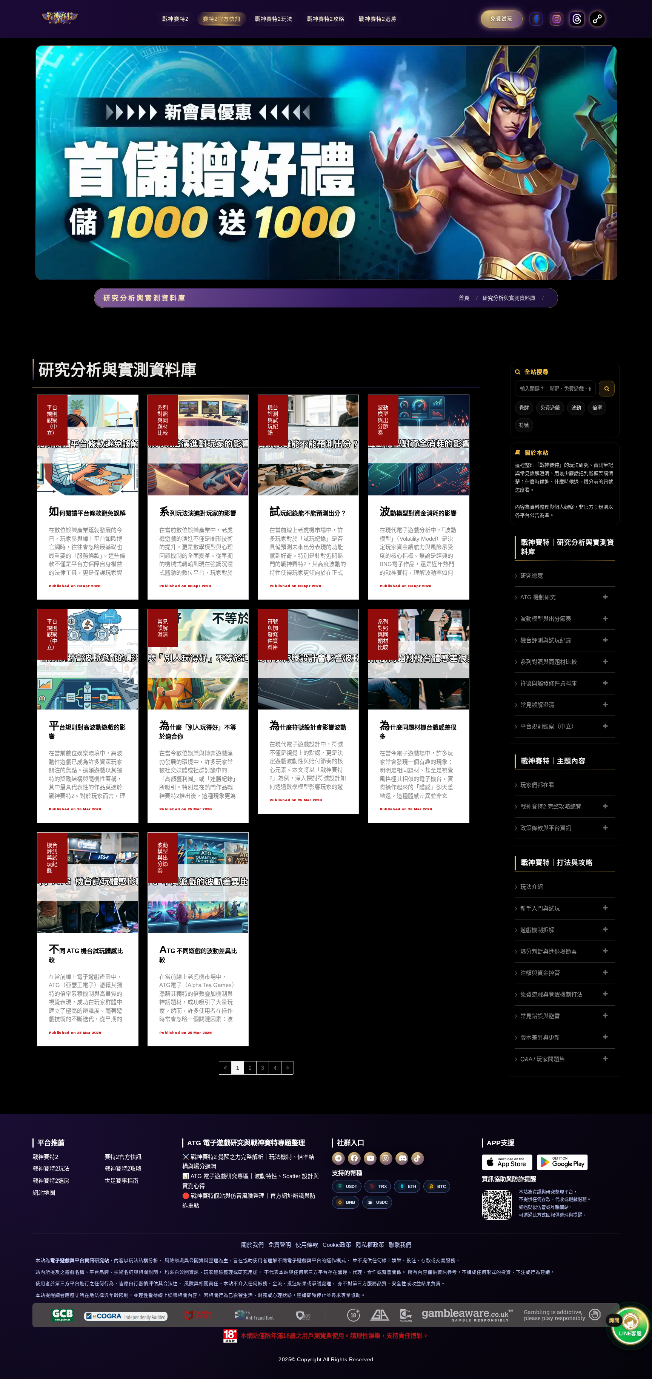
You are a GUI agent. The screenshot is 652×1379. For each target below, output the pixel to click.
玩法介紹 (531, 887)
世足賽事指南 (121, 1180)
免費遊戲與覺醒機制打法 (551, 994)
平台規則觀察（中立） (548, 726)
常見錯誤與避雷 (540, 1016)
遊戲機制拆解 (537, 930)
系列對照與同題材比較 (548, 662)
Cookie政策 (337, 1245)
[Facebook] (354, 1158)
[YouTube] (370, 1158)
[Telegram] (338, 1158)
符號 (524, 425)
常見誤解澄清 (537, 705)
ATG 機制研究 (538, 597)
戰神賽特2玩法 (50, 1168)
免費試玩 (502, 19)
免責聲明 (279, 1245)
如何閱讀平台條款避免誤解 (87, 513)
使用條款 (306, 1245)
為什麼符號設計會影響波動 (307, 727)
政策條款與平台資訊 (545, 828)
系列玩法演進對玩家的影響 (197, 513)
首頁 (464, 298)
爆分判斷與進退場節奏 (548, 951)
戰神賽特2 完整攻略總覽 (550, 806)
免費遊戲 (550, 407)
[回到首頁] (59, 19)
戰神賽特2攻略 (123, 1168)
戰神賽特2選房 (50, 1180)
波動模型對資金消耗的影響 (418, 513)
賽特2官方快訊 (123, 1157)
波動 (576, 407)
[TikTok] (417, 1158)
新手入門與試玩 (540, 908)
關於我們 (252, 1245)
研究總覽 (531, 575)
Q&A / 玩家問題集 (542, 1059)
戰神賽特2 (45, 1157)
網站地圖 (43, 1192)
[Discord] (401, 1158)
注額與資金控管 (540, 973)
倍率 (597, 407)
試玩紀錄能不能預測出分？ (307, 513)
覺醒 (524, 407)
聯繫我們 (400, 1245)
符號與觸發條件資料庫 (548, 683)
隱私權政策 (370, 1245)
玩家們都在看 (537, 785)
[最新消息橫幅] (326, 162)
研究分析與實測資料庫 (509, 298)
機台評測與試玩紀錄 (545, 640)
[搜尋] (607, 388)
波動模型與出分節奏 (545, 618)
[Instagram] (386, 1158)
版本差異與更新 (540, 1037)
